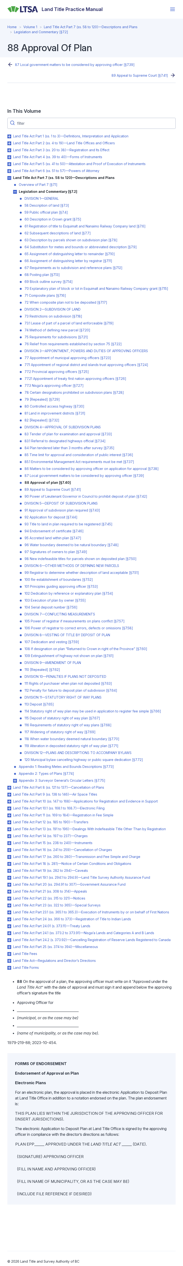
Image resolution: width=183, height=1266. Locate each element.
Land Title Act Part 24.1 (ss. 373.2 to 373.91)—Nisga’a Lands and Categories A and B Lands (83, 933)
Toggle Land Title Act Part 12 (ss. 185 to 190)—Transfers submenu (9, 822)
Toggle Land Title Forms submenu (9, 968)
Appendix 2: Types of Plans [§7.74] (46, 773)
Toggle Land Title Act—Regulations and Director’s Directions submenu (9, 961)
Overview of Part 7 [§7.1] (38, 185)
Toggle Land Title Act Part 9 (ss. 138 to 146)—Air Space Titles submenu (9, 795)
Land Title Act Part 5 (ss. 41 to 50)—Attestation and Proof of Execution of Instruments (79, 164)
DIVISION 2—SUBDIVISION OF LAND (53, 309)
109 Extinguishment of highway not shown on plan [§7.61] (69, 656)
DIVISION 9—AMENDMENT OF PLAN (53, 663)
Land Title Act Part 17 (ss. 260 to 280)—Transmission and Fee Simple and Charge (76, 857)
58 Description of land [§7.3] (47, 205)
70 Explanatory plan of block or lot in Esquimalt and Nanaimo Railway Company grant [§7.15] (96, 288)
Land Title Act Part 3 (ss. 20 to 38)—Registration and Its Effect (61, 150)
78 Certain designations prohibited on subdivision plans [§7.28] (74, 392)
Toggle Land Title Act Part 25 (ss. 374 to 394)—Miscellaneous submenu (9, 947)
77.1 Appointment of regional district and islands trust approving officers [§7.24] (86, 365)
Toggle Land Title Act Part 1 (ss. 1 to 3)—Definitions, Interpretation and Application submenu (9, 136)
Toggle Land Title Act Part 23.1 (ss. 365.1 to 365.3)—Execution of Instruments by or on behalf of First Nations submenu (9, 912)
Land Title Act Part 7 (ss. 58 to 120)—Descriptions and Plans (90, 27)
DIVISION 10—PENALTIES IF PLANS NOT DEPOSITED (65, 676)
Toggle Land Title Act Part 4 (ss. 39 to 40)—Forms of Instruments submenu (9, 157)
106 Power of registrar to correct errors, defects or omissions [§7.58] (79, 628)
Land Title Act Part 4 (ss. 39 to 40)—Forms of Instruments (57, 157)
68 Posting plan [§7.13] (42, 275)
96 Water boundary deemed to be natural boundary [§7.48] (72, 545)
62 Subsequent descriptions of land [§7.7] (58, 233)
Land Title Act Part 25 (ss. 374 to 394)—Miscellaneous (55, 947)
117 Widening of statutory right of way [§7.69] (60, 732)
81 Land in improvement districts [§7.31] (55, 413)
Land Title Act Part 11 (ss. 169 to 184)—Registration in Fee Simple (63, 815)
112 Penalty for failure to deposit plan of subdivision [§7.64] (71, 690)
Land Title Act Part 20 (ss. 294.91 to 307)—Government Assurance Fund (69, 884)
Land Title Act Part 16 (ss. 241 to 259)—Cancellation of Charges (62, 850)
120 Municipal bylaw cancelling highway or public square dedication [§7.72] (84, 760)
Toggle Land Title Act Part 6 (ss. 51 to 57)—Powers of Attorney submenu (9, 171)
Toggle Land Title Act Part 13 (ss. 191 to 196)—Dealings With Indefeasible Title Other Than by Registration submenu (9, 829)
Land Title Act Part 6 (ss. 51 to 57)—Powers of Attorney (56, 171)
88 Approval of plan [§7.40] (48, 482)
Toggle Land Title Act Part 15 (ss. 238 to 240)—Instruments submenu (9, 843)
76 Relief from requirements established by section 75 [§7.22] (73, 344)
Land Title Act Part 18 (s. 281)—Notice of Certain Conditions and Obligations (72, 864)
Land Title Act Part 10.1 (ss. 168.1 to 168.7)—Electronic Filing (59, 808)
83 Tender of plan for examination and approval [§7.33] (68, 434)
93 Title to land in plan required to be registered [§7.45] (68, 524)
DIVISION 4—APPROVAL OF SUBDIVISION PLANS (63, 427)
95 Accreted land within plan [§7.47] (53, 538)
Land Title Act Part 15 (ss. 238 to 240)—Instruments (52, 843)
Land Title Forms (26, 967)
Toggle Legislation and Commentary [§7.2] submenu (15, 192)
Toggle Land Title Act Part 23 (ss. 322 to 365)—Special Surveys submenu (9, 905)
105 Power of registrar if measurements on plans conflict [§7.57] (75, 621)
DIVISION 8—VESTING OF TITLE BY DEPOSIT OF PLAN (67, 635)
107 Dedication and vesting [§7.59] (52, 642)
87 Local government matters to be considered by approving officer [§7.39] (75, 65)
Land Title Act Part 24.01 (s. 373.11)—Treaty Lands (51, 926)
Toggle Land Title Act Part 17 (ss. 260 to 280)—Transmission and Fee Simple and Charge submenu (9, 857)
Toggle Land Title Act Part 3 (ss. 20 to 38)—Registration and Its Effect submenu (9, 150)
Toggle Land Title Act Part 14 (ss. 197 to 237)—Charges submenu (9, 836)
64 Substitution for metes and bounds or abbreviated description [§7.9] (81, 247)
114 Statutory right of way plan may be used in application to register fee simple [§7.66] (93, 711)
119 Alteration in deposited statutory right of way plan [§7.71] (71, 746)
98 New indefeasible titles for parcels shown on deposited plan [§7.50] (81, 559)
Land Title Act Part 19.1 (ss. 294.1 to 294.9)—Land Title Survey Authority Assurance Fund (81, 877)
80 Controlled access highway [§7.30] (54, 406)
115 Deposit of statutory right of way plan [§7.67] (62, 718)
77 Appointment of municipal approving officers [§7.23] (68, 358)
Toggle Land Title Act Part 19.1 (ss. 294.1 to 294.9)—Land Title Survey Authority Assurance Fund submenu (9, 878)
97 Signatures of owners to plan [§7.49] (56, 552)
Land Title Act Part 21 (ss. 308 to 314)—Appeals (50, 891)
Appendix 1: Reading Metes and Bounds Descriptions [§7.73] (66, 767)
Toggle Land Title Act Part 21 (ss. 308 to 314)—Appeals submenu (9, 892)
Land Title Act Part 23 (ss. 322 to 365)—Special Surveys (57, 905)
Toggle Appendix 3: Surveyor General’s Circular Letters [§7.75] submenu (15, 781)
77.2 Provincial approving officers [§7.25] (57, 372)
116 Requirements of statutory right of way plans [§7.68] (68, 725)
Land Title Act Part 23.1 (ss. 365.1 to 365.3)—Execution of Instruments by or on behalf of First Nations (91, 912)
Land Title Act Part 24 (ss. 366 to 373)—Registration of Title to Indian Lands (72, 919)
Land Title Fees (25, 954)
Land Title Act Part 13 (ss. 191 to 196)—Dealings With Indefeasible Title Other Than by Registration (89, 829)
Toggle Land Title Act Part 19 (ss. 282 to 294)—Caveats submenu (9, 871)
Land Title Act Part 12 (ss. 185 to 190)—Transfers (50, 822)
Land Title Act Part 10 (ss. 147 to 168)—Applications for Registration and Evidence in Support (85, 801)
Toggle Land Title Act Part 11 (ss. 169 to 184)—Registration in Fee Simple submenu (9, 815)
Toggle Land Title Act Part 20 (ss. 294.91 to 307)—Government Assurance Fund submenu (9, 885)
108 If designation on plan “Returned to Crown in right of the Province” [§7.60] (86, 649)
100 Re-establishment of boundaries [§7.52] (59, 579)
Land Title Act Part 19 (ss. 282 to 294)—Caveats (50, 870)
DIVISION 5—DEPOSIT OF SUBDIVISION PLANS (61, 503)
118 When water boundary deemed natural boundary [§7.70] (72, 739)
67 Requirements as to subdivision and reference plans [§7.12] (73, 268)
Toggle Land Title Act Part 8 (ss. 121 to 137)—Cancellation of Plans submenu (9, 788)
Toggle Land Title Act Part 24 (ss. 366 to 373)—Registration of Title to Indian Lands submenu (9, 919)
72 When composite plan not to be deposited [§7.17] (66, 302)
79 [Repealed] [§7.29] (42, 399)
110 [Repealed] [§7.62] (42, 670)
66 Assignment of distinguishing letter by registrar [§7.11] (68, 261)
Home (12, 27)
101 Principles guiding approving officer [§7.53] (61, 586)
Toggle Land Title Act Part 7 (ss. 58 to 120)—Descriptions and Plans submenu (9, 178)
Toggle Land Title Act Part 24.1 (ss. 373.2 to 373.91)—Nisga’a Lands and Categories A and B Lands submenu (9, 933)
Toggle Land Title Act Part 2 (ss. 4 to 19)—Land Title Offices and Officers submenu (9, 143)
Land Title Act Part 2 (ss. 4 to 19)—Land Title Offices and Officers (64, 143)
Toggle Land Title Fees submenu (9, 954)
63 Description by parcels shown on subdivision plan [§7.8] (71, 240)
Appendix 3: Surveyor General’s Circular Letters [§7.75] (62, 780)
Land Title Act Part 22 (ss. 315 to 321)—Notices (49, 898)
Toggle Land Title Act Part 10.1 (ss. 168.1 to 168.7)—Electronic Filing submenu (9, 808)
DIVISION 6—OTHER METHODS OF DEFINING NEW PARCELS (72, 566)
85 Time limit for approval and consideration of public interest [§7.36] (79, 455)
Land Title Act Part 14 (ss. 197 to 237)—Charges (50, 836)
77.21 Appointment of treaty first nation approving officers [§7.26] (75, 379)
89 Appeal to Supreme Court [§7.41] (140, 75)
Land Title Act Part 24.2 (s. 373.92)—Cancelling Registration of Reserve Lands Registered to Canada (92, 940)
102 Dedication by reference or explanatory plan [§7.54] (69, 593)
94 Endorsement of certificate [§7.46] (54, 531)
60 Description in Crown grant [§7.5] (53, 219)
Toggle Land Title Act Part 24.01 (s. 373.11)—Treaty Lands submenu (9, 926)
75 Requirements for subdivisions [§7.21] (56, 337)
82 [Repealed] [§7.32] (42, 420)
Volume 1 (30, 27)
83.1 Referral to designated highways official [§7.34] (65, 441)
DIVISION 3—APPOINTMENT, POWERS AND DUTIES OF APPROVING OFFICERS (86, 351)
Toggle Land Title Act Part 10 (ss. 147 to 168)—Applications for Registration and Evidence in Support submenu (9, 801)
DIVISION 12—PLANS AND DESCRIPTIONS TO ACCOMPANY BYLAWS (78, 753)
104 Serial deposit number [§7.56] (51, 607)
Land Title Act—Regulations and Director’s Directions (54, 961)
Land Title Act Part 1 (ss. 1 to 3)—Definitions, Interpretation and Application (70, 136)
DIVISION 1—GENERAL (42, 198)
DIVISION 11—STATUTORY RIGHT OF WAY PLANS (63, 697)
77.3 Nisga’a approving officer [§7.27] (54, 385)
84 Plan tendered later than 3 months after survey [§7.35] (69, 448)
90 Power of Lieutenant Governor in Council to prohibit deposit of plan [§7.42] (86, 496)
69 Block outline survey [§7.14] (49, 282)
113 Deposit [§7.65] (39, 704)
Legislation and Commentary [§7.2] (41, 32)
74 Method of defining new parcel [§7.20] (57, 330)
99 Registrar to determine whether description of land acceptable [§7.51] (82, 573)
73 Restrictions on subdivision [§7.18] (53, 316)
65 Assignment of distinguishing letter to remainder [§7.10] (70, 254)
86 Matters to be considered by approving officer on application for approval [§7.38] (92, 469)
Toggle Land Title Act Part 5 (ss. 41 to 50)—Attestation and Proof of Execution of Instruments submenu (9, 164)
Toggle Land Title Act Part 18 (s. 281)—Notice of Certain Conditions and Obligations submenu (9, 864)
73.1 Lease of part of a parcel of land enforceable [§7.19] (69, 323)
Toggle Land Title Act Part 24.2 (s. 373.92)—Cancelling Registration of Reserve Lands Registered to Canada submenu (9, 940)
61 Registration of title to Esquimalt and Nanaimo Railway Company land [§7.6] (85, 226)
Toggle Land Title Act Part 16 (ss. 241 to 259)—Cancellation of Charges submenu (9, 850)
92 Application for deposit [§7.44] (51, 517)
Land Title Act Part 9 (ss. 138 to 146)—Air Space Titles (55, 794)
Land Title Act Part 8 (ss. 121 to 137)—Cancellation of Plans (58, 787)
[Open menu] (173, 9)
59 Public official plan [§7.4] (46, 212)
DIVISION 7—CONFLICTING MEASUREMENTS (60, 614)
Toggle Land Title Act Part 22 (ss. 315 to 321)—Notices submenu (9, 898)
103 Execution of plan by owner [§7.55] (55, 600)
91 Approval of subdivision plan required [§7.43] (62, 510)
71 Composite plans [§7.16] (45, 295)
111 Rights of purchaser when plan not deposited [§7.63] (68, 683)
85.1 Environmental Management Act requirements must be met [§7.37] (79, 462)
